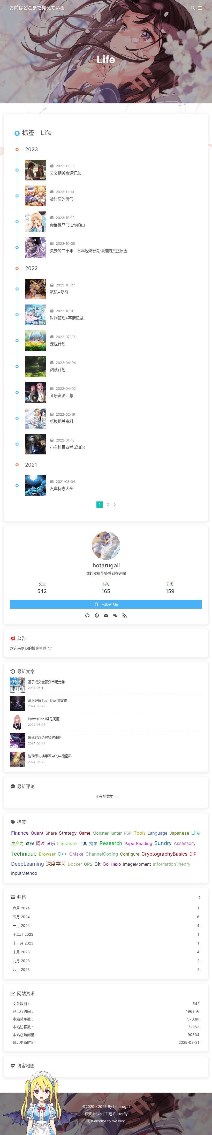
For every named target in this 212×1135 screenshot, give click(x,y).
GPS (88, 864)
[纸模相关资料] (35, 418)
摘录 (93, 843)
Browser (47, 854)
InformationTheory (171, 864)
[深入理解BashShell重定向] (17, 703)
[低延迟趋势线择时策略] (17, 741)
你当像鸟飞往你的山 (67, 225)
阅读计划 (57, 369)
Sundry (163, 843)
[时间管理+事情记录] (35, 314)
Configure (129, 854)
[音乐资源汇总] (35, 392)
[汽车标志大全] (35, 485)
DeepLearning (27, 864)
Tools (140, 833)
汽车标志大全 (61, 488)
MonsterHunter (107, 833)
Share (51, 833)
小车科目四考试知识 (67, 447)
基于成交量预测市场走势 (46, 682)
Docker (75, 864)
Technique (24, 853)
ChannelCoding (102, 854)
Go (106, 864)
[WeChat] (115, 615)
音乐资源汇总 (61, 395)
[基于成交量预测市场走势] (17, 685)
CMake (76, 854)
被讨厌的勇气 (61, 199)
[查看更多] (199, 897)
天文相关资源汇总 (65, 173)
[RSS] (125, 615)
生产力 (17, 843)
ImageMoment (137, 864)
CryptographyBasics (164, 854)
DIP (193, 854)
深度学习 (56, 864)
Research (111, 843)
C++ (62, 854)
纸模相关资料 (61, 421)
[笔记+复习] (35, 289)
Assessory (185, 843)
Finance (20, 833)
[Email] (106, 615)
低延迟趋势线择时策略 (45, 737)
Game (84, 833)
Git (97, 864)
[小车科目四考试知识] (35, 444)
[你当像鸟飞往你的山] (35, 221)
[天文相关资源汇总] (35, 170)
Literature (67, 843)
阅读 (40, 843)
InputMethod (24, 873)
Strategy (68, 833)
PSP (128, 833)
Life (195, 833)
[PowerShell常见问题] (17, 722)
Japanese (179, 833)
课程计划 (57, 343)
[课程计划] (35, 340)
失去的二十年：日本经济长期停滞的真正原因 (88, 250)
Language (158, 833)
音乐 (51, 843)
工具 (83, 843)
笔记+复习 (59, 292)
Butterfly (120, 1113)
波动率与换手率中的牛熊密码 (50, 756)
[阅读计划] (35, 366)
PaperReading (138, 843)
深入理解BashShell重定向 (47, 700)
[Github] (87, 615)
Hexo (116, 864)
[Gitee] (97, 615)
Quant (37, 833)
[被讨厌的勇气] (35, 196)
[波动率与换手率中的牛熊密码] (17, 759)
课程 (30, 843)
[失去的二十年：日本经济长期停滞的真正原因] (35, 247)
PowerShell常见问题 (43, 719)
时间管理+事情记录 (67, 318)
